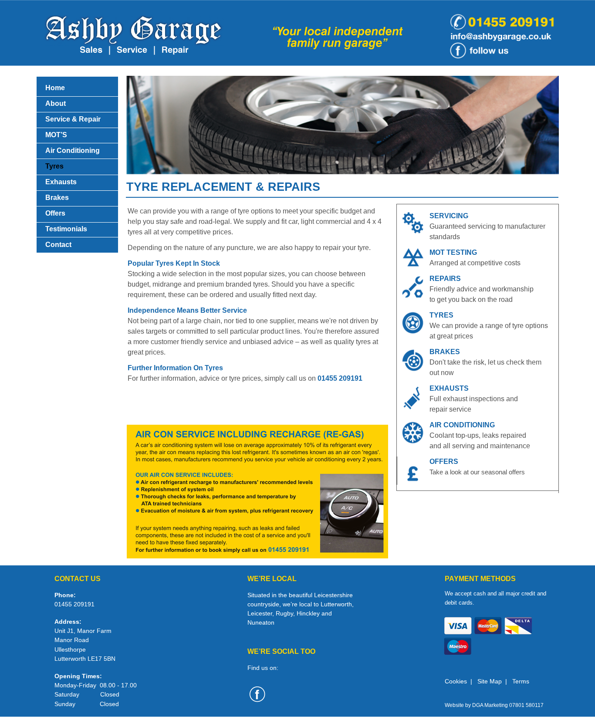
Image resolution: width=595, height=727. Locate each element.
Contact (58, 244)
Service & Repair (73, 119)
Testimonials (66, 229)
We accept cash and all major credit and (495, 593)
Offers (55, 213)
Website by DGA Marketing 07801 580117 (494, 705)
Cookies (456, 681)
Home (55, 87)
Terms (520, 681)
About (55, 103)
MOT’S (56, 135)
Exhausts (61, 182)
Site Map (489, 681)
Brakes (57, 197)
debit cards (459, 602)
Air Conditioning (72, 150)
